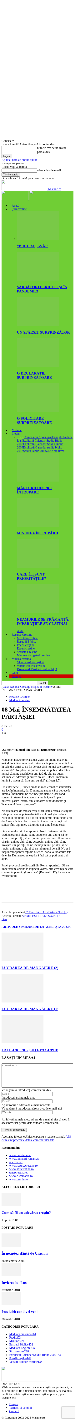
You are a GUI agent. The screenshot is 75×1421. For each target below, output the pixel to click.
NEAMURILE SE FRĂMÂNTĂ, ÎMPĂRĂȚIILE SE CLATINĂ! (43, 621)
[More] (63, 739)
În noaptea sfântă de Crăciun (25, 1253)
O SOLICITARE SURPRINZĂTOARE (34, 420)
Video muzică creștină (30, 662)
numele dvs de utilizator (51, 147)
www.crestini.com (20, 1155)
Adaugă (16, 676)
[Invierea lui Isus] (11, 1275)
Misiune (17, 430)
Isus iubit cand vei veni (20, 1312)
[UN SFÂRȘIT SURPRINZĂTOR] (38, 324)
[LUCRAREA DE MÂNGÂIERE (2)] (22, 960)
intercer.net (15, 1162)
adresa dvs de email (49, 170)
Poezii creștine (25, 645)
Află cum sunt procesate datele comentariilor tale (36, 1138)
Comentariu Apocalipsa (38, 437)
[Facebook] (8, 739)
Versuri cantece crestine (31, 665)
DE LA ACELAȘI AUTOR (53, 926)
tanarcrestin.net (18, 1172)
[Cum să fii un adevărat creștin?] (11, 1205)
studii (20, 631)
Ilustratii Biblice (26, 641)
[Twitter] (21, 739)
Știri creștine (19, 209)
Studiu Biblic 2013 (34, 451)
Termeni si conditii (20, 1407)
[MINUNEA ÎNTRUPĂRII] (38, 525)
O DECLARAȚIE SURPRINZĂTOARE (34, 375)
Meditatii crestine (27, 638)
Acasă (15, 205)
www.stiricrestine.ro (21, 1169)
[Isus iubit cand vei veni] (11, 1304)
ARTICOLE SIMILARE (18, 926)
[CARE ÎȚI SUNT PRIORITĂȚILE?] (38, 566)
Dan (4, 919)
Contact (14, 1411)
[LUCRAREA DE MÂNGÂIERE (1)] (22, 1001)
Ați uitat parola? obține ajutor (19, 159)
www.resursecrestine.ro (23, 1165)
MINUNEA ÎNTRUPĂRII (37, 533)
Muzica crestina (21, 658)
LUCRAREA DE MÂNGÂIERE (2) (30, 968)
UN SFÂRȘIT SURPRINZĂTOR (43, 332)
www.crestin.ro (18, 1179)
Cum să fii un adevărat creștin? (26, 1213)
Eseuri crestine (26, 648)
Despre (13, 1404)
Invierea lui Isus (14, 1283)
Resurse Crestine (22, 634)
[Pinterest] (35, 739)
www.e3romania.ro (21, 1176)
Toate (20, 437)
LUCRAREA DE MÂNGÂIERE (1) (30, 1009)
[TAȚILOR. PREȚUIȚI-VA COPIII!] (22, 1042)
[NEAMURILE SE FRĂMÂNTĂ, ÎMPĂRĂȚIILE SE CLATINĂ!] (38, 612)
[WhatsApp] (49, 739)
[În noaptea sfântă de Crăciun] (11, 1245)
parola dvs (43, 152)
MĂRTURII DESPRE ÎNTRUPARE (34, 490)
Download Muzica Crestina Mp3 (37, 669)
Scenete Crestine (27, 652)
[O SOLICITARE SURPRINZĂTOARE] (38, 411)
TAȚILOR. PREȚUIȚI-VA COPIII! (30, 1050)
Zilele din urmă (55, 451)
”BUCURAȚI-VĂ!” (32, 246)
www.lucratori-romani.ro (24, 1158)
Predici (16, 433)
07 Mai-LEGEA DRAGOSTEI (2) (46, 912)
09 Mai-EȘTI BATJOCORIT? (41, 915)
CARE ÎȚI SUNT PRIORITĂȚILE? (31, 576)
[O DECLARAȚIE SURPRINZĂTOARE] (38, 365)
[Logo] (15, 199)
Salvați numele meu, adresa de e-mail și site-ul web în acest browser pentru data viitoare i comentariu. (36, 1121)
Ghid (15, 672)
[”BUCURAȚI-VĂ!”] (38, 238)
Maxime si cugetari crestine (33, 655)
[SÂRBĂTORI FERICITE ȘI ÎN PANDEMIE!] (38, 279)
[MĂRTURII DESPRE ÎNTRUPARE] (38, 480)
